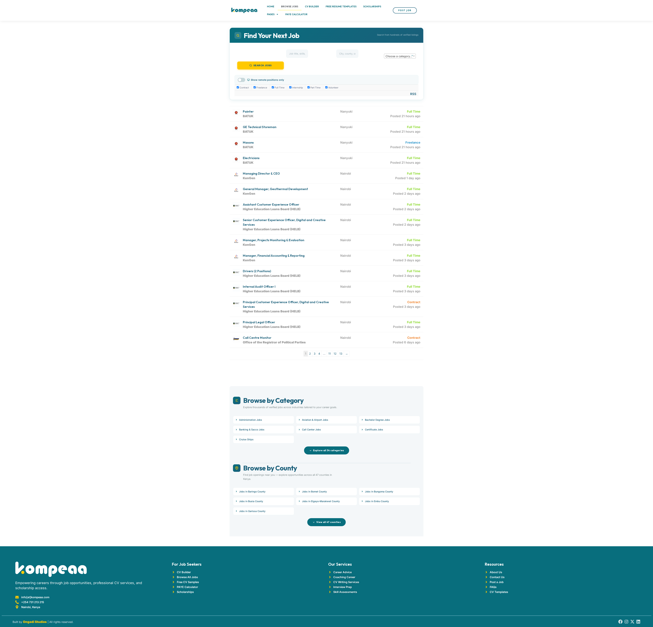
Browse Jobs (289, 6)
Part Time (315, 87)
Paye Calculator (296, 14)
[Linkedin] (638, 622)
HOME (270, 6)
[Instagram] (626, 622)
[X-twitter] (632, 622)
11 (329, 353)
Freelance (261, 87)
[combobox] (400, 56)
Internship (297, 87)
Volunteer (333, 87)
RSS (413, 94)
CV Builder (312, 6)
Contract (244, 87)
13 (340, 353)
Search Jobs (262, 65)
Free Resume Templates (341, 6)
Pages (270, 14)
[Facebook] (620, 622)
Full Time (279, 87)
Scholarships (372, 6)
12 (335, 353)
